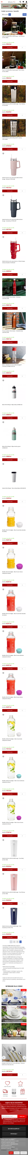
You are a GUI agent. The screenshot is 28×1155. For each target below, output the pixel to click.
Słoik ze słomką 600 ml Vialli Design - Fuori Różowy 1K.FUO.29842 (13, 36)
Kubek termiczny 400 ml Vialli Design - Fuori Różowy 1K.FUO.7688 (13, 892)
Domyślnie (5, 14)
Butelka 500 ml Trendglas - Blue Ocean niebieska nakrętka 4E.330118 (13, 656)
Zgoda (10, 1153)
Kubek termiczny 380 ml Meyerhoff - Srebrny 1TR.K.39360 (12, 138)
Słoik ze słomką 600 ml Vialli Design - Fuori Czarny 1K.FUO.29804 (13, 70)
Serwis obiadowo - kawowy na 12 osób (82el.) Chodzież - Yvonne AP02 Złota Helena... (12, 1063)
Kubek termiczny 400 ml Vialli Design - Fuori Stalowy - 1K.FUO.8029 (14, 104)
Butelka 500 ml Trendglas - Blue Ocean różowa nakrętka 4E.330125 (12, 697)
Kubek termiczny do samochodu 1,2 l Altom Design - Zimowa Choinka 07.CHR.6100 (13, 262)
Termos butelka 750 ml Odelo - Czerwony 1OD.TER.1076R (11, 297)
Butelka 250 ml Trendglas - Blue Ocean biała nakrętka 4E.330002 (14, 530)
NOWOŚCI (20, 1086)
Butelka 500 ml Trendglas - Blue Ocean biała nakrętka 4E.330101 (14, 614)
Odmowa (17, 1153)
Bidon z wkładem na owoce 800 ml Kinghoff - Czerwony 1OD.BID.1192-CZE (12, 365)
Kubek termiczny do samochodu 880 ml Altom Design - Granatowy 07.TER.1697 (12, 220)
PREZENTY (22, 1094)
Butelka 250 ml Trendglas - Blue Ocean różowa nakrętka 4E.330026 (12, 572)
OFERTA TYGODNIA (14, 1095)
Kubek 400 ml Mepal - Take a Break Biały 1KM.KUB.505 (14, 488)
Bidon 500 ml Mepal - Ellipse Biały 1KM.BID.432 (12, 404)
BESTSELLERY (7, 1086)
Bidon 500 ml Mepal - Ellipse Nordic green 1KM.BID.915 (11, 447)
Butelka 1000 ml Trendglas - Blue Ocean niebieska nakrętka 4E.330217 (13, 781)
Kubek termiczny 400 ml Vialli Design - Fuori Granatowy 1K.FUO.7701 (11, 926)
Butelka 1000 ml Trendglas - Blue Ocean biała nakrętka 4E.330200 (12, 739)
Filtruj (24, 14)
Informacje (14, 1133)
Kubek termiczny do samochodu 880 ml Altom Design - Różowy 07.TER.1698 (12, 178)
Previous (4, 1058)
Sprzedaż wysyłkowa (13, 1128)
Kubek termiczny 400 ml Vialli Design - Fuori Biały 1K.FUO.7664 (13, 859)
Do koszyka (9, 47)
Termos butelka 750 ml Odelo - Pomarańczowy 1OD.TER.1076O (12, 331)
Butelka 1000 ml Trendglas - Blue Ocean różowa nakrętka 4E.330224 (12, 823)
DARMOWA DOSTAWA (5, 1095)
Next (24, 1058)
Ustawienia (23, 1153)
